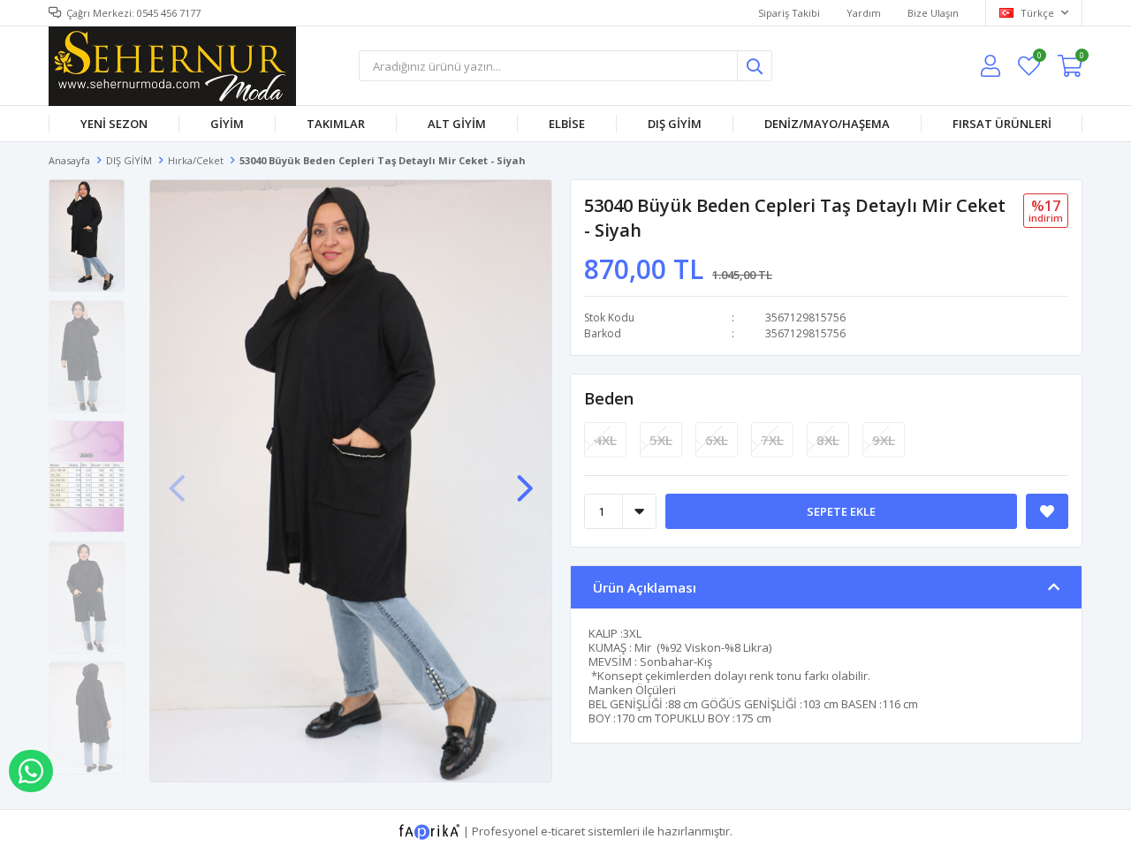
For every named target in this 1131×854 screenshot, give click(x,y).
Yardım (863, 12)
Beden (609, 398)
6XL (716, 440)
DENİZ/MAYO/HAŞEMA (827, 124)
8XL (827, 440)
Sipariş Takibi (789, 12)
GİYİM (227, 124)
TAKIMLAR (336, 124)
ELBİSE (567, 124)
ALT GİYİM (457, 124)
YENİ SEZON (114, 124)
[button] (525, 479)
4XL (605, 440)
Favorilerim (1038, 58)
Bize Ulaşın (933, 12)
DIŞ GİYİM (675, 124)
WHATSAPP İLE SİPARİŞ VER (31, 771)
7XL (772, 440)
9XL (883, 440)
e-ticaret (563, 830)
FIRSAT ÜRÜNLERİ (1002, 124)
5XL (660, 440)
